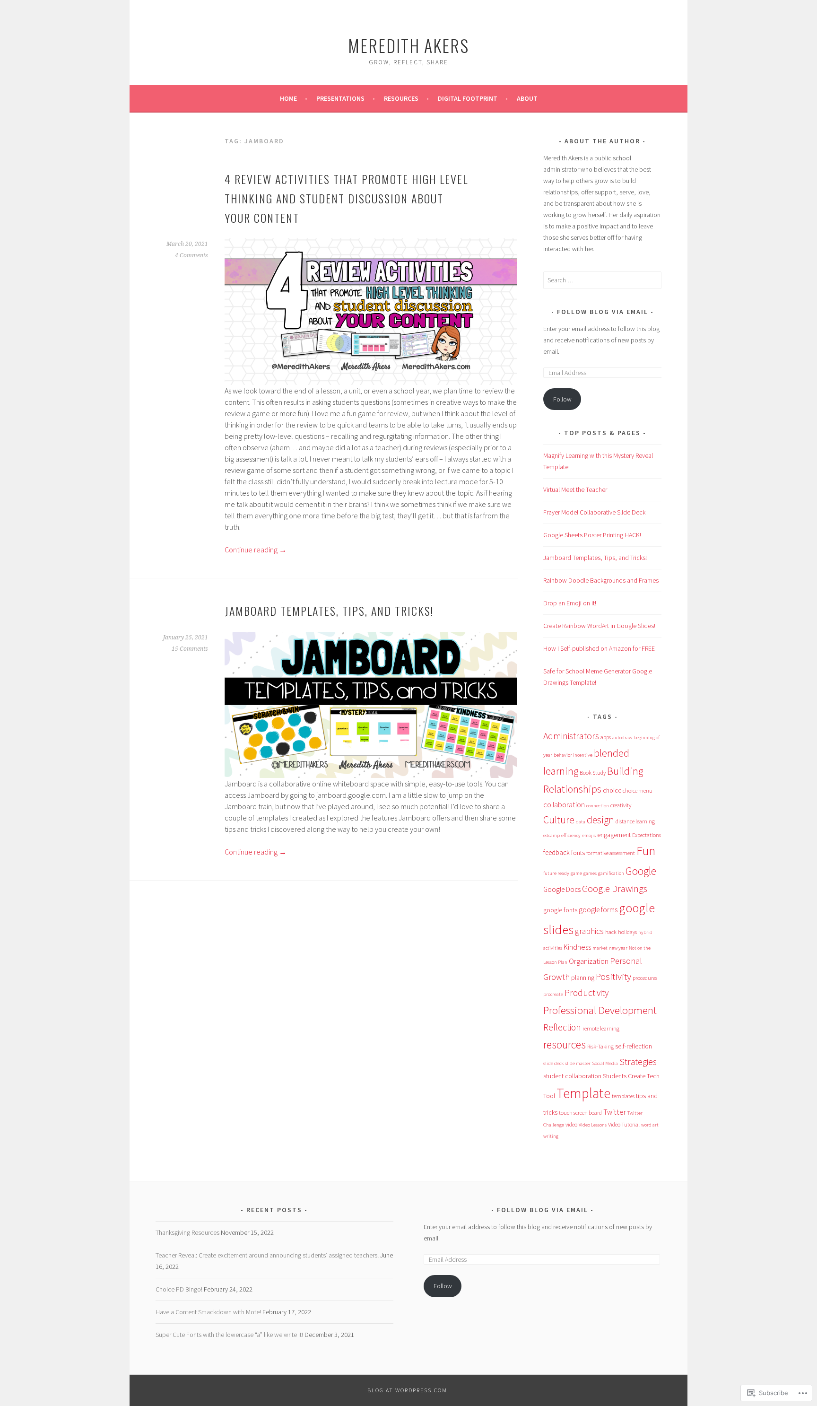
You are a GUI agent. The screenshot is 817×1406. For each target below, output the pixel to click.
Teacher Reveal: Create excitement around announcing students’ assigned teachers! (267, 1255)
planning (582, 977)
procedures (645, 977)
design (600, 819)
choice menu (637, 790)
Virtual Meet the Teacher (575, 489)
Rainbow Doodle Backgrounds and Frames (601, 580)
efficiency (571, 835)
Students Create (624, 1076)
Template (583, 1093)
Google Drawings (614, 888)
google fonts (560, 910)
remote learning (600, 1028)
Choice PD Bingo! (179, 1289)
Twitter (614, 1112)
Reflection (562, 1027)
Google (641, 871)
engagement (614, 834)
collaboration (564, 804)
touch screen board (580, 1112)
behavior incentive (573, 755)
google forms (598, 909)
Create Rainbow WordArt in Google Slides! (599, 625)
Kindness (577, 947)
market (600, 948)
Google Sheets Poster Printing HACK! (592, 535)
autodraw (622, 737)
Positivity (613, 976)
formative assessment (610, 852)
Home (288, 98)
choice (612, 790)
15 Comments (190, 649)
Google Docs (562, 889)
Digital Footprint (467, 98)
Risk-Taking (600, 1046)
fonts (578, 852)
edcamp (551, 835)
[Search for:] (602, 280)
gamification (611, 873)
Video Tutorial (624, 1124)
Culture (558, 819)
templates (623, 1096)
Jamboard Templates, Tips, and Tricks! (329, 610)
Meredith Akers (408, 45)
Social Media (605, 1063)
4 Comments (191, 255)
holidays (627, 931)
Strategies (638, 1061)
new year (618, 948)
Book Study (593, 772)
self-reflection (633, 1046)
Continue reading (256, 549)
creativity (620, 805)
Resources (401, 98)
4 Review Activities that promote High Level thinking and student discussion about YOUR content (346, 198)
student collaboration (572, 1076)
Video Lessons (593, 1125)
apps (605, 737)
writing (550, 1136)
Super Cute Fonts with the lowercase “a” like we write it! (229, 1334)
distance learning (635, 821)
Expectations (646, 834)
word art (650, 1125)
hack (611, 931)
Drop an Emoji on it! (569, 603)
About (527, 98)
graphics (589, 931)
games (590, 873)
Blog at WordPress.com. (408, 1390)
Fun (645, 850)
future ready (556, 873)
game (576, 873)
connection (597, 806)
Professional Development (600, 1010)
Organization (588, 961)
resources (564, 1044)
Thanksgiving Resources (187, 1232)
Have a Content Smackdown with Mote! (208, 1312)
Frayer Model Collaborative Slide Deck (594, 512)
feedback (556, 852)
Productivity (586, 992)
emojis (589, 835)
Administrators (571, 736)
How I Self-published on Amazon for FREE (599, 648)
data (580, 822)
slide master (578, 1063)
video (571, 1124)
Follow (562, 399)
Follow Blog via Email (602, 311)
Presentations (340, 98)
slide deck (553, 1063)
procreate (553, 994)
